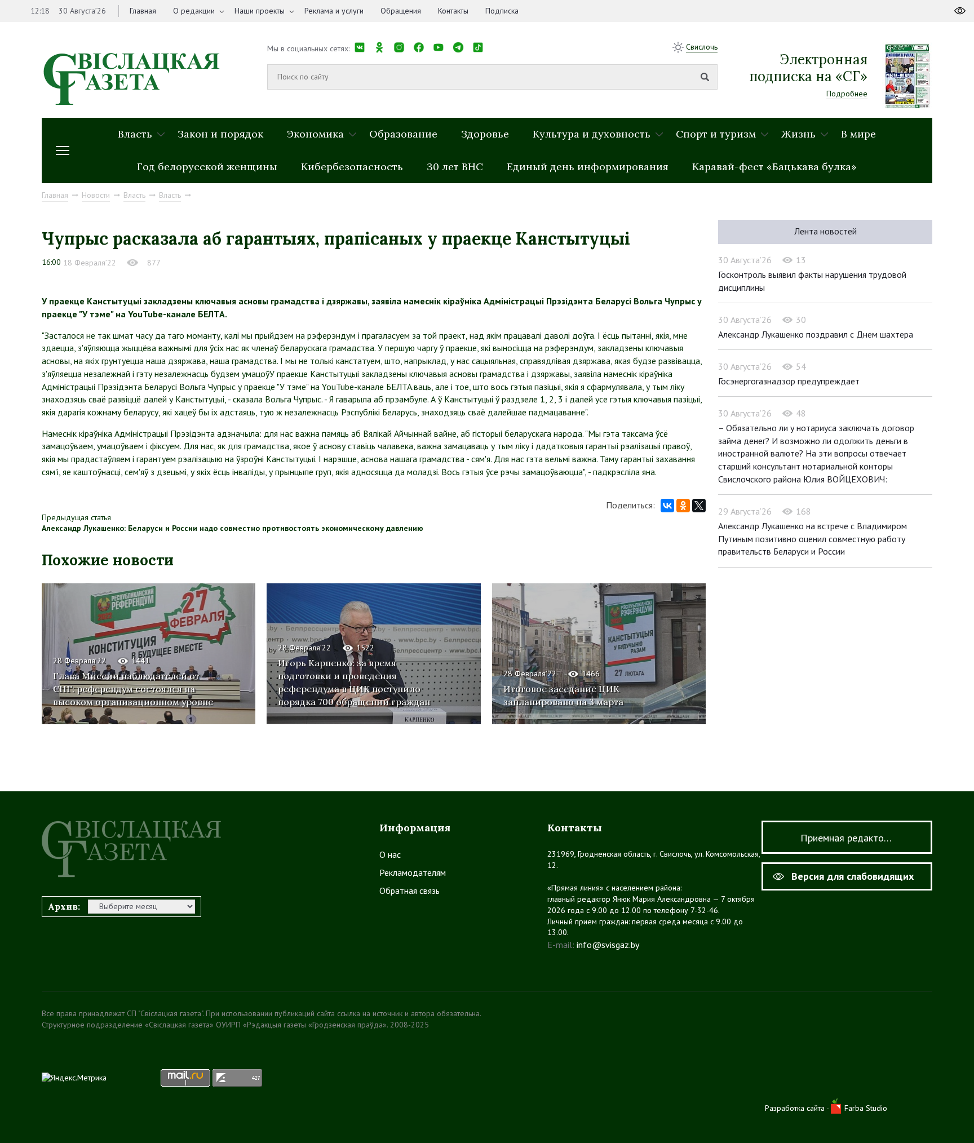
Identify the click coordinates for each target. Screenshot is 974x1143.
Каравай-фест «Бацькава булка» (774, 166)
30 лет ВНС (455, 166)
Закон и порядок (220, 133)
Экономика (315, 133)
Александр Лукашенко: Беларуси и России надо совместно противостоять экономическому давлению (232, 528)
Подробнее (846, 93)
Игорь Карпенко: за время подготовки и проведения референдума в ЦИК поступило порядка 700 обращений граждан (354, 682)
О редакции (194, 11)
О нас (390, 854)
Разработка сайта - (798, 1108)
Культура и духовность (591, 133)
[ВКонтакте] (667, 505)
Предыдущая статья (76, 517)
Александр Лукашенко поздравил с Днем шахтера (815, 334)
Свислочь (702, 47)
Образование (403, 133)
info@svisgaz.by (608, 944)
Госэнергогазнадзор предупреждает (789, 381)
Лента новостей (825, 231)
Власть (135, 133)
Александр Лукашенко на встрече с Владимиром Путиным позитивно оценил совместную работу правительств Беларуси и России (812, 538)
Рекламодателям (412, 872)
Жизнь (798, 133)
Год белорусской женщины (207, 166)
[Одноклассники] (683, 505)
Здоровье (485, 133)
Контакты (453, 11)
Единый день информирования (587, 166)
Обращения (400, 11)
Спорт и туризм (716, 133)
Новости (96, 195)
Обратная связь (409, 890)
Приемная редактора (847, 837)
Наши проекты (259, 11)
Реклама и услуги (334, 11)
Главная (143, 11)
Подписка (502, 11)
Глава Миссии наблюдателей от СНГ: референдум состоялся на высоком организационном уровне (133, 688)
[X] (699, 505)
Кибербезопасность (352, 166)
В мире (858, 133)
